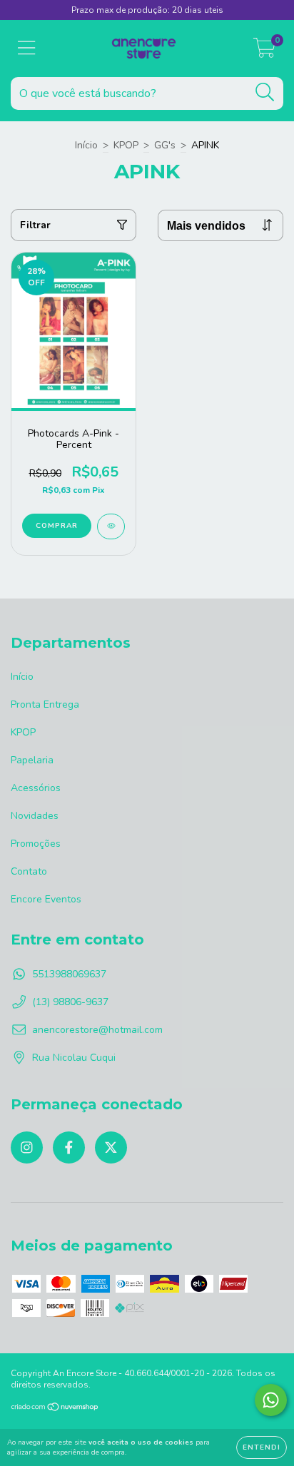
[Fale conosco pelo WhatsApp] (271, 1400)
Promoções (36, 843)
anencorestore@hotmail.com (97, 1030)
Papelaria (32, 760)
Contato (29, 871)
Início (86, 145)
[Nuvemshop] (55, 1409)
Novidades (35, 816)
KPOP (125, 145)
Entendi (261, 1447)
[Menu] (27, 48)
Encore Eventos (46, 899)
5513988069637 (69, 974)
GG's (165, 145)
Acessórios (36, 788)
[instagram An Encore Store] (27, 1147)
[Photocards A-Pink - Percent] (111, 526)
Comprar (57, 526)
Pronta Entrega (45, 704)
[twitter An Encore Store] (111, 1147)
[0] (264, 52)
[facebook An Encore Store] (69, 1147)
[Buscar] (265, 92)
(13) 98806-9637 (70, 1002)
